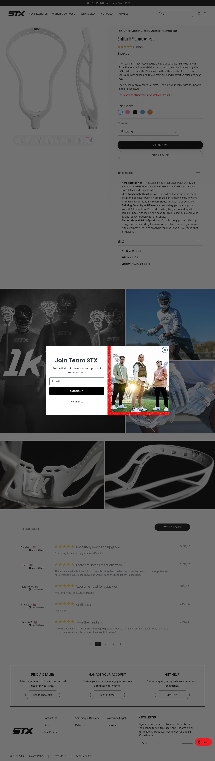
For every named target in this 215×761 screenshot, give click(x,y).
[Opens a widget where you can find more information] (203, 743)
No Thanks (77, 401)
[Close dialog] (165, 350)
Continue (76, 391)
